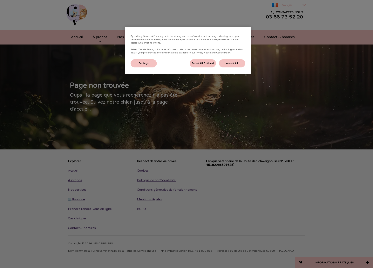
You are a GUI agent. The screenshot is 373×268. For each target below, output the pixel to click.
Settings (144, 63)
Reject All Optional (203, 63)
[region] (188, 50)
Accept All (232, 63)
